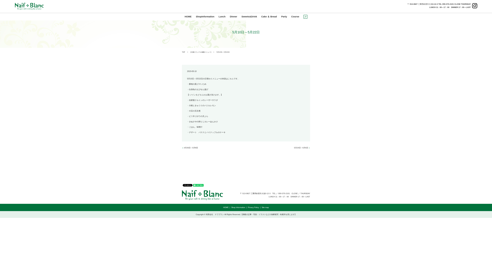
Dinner (233, 16)
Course (295, 16)
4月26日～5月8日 (191, 148)
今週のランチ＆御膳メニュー (201, 52)
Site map (265, 207)
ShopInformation (205, 16)
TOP (183, 52)
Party (284, 16)
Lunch (222, 16)
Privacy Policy (253, 207)
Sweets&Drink (249, 16)
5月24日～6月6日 (301, 148)
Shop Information (238, 207)
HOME (188, 16)
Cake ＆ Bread (269, 16)
